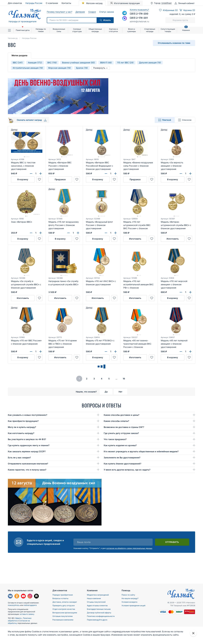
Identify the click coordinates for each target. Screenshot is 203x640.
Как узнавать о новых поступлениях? (27, 415)
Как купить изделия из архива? (120, 445)
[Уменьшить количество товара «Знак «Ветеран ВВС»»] (31, 233)
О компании (52, 3)
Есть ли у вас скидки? (19, 457)
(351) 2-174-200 (139, 13)
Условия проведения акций (133, 605)
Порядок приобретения (62, 595)
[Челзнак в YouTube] (23, 596)
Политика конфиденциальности (101, 616)
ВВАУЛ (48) (106, 62)
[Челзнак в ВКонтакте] (10, 596)
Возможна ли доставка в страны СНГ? (124, 427)
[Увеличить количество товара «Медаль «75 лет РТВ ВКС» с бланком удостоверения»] (115, 351)
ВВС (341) (18, 62)
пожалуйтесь (14, 605)
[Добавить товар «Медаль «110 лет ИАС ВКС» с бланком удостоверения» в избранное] (114, 298)
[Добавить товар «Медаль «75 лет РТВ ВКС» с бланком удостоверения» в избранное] (114, 357)
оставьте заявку (27, 614)
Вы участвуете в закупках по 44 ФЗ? (27, 439)
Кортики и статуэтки (113, 30)
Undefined (166, 3)
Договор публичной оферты (99, 613)
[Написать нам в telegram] (124, 13)
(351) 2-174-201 (139, 17)
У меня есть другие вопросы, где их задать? (127, 469)
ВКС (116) (52, 62)
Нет (120, 391)
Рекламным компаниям (62, 620)
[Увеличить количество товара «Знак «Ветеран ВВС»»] (40, 233)
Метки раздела (19, 55)
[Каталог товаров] (11, 30)
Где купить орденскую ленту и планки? (28, 445)
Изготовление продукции (127, 3)
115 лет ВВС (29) (125, 62)
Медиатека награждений (98, 595)
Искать (107, 20)
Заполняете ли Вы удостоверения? (122, 457)
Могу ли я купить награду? (22, 427)
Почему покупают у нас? (59, 12)
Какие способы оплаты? (116, 421)
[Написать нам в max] (124, 18)
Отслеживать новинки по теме (174, 43)
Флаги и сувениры (131, 30)
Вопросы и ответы (60, 598)
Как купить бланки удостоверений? (122, 463)
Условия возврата (129, 602)
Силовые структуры (77, 30)
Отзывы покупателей (96, 602)
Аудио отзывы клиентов (97, 605)
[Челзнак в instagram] (29, 596)
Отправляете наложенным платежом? (28, 463)
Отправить (172, 542)
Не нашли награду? (130, 598)
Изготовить (135, 238)
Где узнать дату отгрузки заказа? (121, 433)
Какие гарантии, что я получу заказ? (27, 469)
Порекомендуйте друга (97, 620)
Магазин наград (94, 3)
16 (124, 378)
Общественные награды (95, 30)
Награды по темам (41, 30)
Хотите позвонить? (139, 9)
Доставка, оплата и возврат (64, 602)
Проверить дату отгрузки (63, 605)
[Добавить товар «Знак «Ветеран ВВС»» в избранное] (39, 239)
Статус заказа (106, 12)
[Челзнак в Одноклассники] (16, 596)
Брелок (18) (82, 68)
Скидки (92, 12)
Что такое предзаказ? (115, 439)
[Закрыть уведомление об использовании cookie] (193, 633)
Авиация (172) (35, 62)
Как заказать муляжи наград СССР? (27, 451)
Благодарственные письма (99, 609)
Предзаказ (60, 179)
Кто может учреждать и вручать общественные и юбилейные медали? (141, 451)
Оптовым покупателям (62, 616)
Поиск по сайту (128, 595)
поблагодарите (30, 605)
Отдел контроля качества (63, 609)
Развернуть (99, 68)
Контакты (66, 3)
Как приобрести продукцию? (23, 421)
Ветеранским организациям (64, 613)
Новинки (186, 29)
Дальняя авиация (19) (150, 62)
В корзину (22, 179)
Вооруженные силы (59, 30)
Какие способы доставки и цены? (121, 415)
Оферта (18, 618)
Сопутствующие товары (168, 30)
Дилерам (80, 12)
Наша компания (94, 598)
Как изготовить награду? (21, 433)
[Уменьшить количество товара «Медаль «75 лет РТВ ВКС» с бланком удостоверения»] (106, 351)
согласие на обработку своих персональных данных (129, 548)
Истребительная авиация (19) (28, 68)
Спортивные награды (149, 30)
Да (106, 391)
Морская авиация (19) (59, 68)
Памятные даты (23, 30)
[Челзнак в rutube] (36, 596)
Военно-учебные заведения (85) (78, 62)
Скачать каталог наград (29, 120)
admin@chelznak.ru (139, 21)
